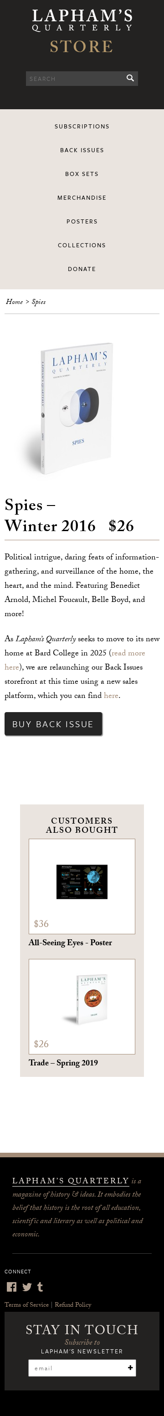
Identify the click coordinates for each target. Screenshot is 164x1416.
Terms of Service (27, 1305)
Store (82, 50)
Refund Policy (73, 1305)
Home (14, 303)
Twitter (27, 1287)
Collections (82, 245)
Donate (82, 268)
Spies (38, 303)
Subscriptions (82, 126)
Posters (82, 221)
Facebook (11, 1287)
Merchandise (82, 197)
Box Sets (82, 173)
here (111, 697)
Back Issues (82, 149)
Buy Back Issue (53, 723)
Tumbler (40, 1287)
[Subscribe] (130, 1367)
